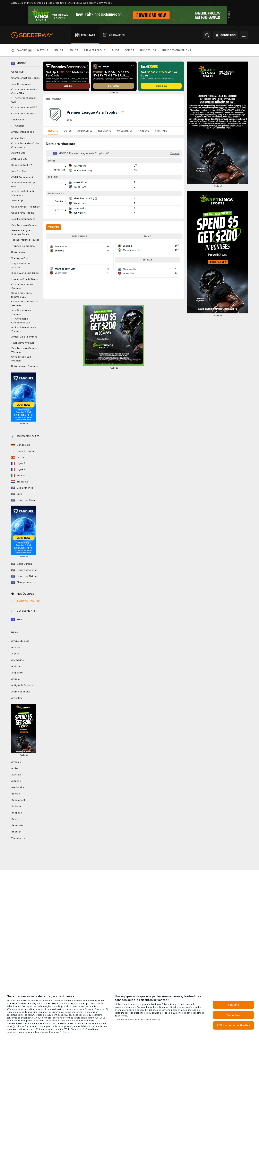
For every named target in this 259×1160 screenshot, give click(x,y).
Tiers (66, 1032)
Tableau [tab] (53, 227)
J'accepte (233, 1004)
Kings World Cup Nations (21, 265)
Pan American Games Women (24, 350)
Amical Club (18, 138)
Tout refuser (233, 1015)
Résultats (104, 130)
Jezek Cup (17, 200)
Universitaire (18, 252)
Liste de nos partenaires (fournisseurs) (137, 1019)
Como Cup (17, 71)
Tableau (143, 130)
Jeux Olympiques (21, 84)
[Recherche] (207, 35)
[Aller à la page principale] (34, 35)
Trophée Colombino (23, 246)
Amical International (23, 132)
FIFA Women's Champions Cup (20, 320)
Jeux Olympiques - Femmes (21, 312)
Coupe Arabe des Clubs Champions (25, 145)
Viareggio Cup (19, 258)
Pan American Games (24, 225)
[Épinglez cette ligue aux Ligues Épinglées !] (122, 112)
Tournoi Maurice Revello (25, 239)
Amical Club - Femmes (24, 336)
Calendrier (124, 130)
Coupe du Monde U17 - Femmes (24, 303)
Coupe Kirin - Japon (22, 212)
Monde (56, 99)
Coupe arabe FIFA (21, 165)
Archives (161, 130)
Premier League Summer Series (20, 232)
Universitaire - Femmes (24, 366)
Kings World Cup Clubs (25, 273)
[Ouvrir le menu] (244, 35)
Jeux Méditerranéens (23, 219)
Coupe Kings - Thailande (25, 206)
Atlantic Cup (18, 152)
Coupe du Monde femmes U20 (21, 294)
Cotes (68, 130)
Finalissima (18, 119)
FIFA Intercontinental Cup (23, 99)
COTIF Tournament (22, 177)
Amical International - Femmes (23, 329)
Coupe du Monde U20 (24, 107)
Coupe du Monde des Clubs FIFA (24, 91)
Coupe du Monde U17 (24, 113)
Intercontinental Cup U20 (23, 184)
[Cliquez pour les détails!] (114, 168)
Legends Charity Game (24, 279)
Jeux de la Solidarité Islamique (23, 193)
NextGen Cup (19, 171)
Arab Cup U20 (19, 158)
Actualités (84, 130)
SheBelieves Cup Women (21, 358)
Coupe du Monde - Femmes (22, 286)
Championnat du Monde (25, 78)
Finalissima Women (23, 342)
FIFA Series (18, 125)
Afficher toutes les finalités (233, 1025)
